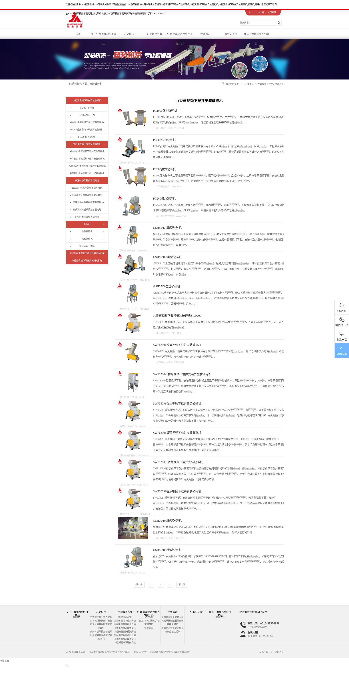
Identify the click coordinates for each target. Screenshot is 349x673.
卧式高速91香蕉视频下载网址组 (87, 195)
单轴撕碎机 (87, 231)
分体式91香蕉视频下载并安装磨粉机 (87, 159)
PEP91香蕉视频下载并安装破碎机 (87, 129)
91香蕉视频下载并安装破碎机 (85, 83)
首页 (78, 34)
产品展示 (129, 34)
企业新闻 (148, 617)
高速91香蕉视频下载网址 (87, 180)
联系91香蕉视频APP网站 (256, 36)
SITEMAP (276, 652)
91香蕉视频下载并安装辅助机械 (87, 260)
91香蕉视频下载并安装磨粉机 (87, 144)
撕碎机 (87, 224)
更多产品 (148, 624)
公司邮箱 (272, 12)
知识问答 (148, 628)
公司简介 (77, 617)
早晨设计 (153, 652)
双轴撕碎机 (87, 239)
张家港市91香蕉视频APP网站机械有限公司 (109, 652)
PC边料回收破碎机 (87, 137)
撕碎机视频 (172, 624)
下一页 (181, 584)
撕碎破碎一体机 (87, 246)
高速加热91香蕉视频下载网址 (87, 202)
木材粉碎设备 (124, 617)
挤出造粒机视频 (172, 631)
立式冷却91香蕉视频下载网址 (87, 209)
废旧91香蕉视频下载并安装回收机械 (87, 253)
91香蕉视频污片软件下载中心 (180, 36)
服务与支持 (230, 34)
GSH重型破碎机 (87, 115)
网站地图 (4, 661)
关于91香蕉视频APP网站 (103, 36)
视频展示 (205, 34)
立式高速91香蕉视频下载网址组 (87, 188)
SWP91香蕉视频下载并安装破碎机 (87, 122)
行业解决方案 (154, 34)
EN (250, 12)
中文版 (261, 12)
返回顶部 (342, 354)
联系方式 (220, 617)
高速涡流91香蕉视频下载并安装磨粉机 (87, 166)
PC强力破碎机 (87, 108)
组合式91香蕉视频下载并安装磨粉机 (87, 151)
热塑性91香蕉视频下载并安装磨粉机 (87, 173)
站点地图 (263, 652)
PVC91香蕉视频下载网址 (87, 217)
